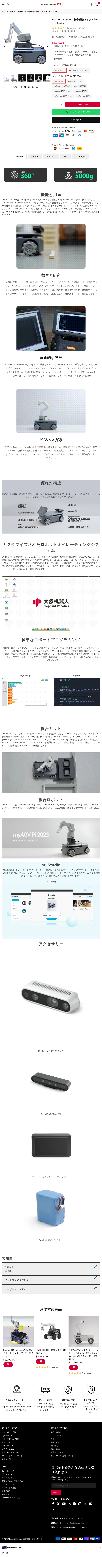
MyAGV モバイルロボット (12, 1456)
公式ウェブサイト (9, 1478)
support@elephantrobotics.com (75, 1527)
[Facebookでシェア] (21, 86)
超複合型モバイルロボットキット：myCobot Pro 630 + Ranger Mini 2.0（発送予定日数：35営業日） (84, 1354)
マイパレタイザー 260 (10, 1452)
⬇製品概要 (57, 59)
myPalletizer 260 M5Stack (63, 96)
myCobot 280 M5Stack (62, 86)
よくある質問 (80, 157)
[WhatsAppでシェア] (33, 86)
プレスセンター (8, 1474)
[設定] (91, 4)
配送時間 (54, 1446)
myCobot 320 (7, 1436)
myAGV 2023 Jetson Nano (78, 70)
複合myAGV (11, 11)
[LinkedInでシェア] (29, 86)
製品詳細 (19, 157)
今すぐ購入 (76, 120)
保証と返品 (55, 1449)
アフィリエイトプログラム (12, 1481)
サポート (54, 1439)
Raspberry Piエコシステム (12, 1498)
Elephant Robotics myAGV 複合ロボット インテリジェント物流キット (18, 1353)
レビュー (34, 157)
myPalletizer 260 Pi (84, 96)
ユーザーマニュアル (15, 1289)
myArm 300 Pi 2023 (75, 81)
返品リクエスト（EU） (60, 1452)
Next (47, 45)
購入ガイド (55, 1442)
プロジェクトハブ (58, 1436)
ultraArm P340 (59, 81)
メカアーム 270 (8, 1449)
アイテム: (64, 65)
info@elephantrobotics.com (73, 1523)
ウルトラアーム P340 (10, 1439)
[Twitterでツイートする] (25, 86)
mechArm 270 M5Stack (62, 91)
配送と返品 (51, 157)
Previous (4, 45)
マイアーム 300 (8, 1442)
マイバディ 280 (8, 1446)
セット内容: (67, 76)
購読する (56, 1492)
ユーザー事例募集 (9, 1488)
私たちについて (8, 1471)
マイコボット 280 (9, 1432)
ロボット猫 (6, 1459)
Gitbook (9, 1267)
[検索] (7, 4)
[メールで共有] (37, 86)
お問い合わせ (56, 1432)
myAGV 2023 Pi (59, 70)
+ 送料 (55, 46)
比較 (65, 157)
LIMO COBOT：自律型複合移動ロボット (51, 1351)
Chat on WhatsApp (82, 112)
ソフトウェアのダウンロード (62, 1456)
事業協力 (5, 1494)
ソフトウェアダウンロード (19, 1280)
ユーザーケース (8, 1484)
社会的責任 (6, 1491)
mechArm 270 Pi (81, 91)
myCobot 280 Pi (80, 86)
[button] (58, 28)
